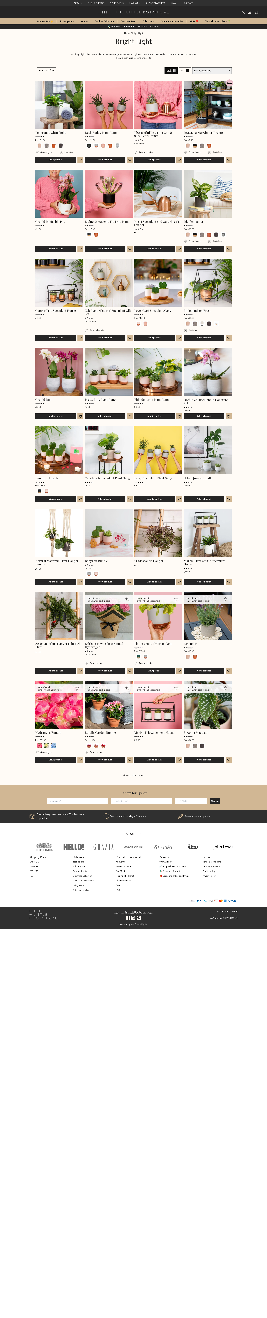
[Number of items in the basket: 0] (257, 12)
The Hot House (96, 3)
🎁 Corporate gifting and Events (174, 876)
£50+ (32, 876)
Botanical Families (81, 890)
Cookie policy (209, 871)
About (77, 3)
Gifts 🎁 (194, 21)
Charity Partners (155, 3)
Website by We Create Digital (133, 924)
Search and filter (46, 70)
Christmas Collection (82, 876)
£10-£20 (33, 866)
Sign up (215, 801)
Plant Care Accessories (172, 21)
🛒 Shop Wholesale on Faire (172, 866)
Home (127, 33)
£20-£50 (33, 871)
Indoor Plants (79, 866)
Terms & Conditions (212, 862)
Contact (188, 3)
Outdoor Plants (80, 871)
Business (133, 3)
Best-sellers (78, 862)
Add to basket (56, 248)
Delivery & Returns (211, 866)
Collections (148, 21)
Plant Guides (117, 3)
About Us (120, 862)
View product (55, 159)
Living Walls (78, 885)
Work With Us (166, 862)
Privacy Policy (209, 876)
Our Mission (121, 871)
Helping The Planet (125, 876)
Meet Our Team (123, 866)
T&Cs (173, 3)
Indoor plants (67, 21)
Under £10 (34, 862)
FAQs (118, 890)
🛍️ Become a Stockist (169, 871)
